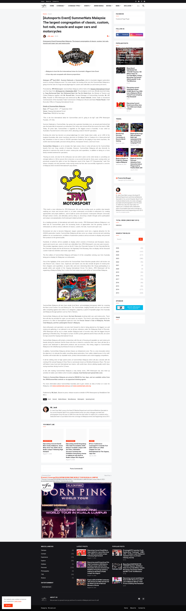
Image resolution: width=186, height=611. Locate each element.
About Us (48, 1)
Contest (57, 554)
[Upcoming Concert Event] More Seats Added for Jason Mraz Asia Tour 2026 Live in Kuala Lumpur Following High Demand (53, 447)
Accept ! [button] (8, 605)
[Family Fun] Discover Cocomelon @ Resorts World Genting (120, 137)
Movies (108, 6)
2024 (129, 255)
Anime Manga (98, 6)
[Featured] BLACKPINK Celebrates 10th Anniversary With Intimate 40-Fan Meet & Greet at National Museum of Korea (98, 582)
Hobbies (57, 564)
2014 (129, 289)
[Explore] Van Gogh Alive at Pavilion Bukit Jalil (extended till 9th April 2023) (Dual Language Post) (136, 138)
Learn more (17, 601)
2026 (129, 248)
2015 (129, 286)
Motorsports (81, 399)
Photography (57, 571)
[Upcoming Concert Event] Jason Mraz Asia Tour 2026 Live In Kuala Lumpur (134, 106)
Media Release (62, 399)
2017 (129, 279)
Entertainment (46, 587)
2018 (129, 275)
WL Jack (53, 407)
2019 (129, 272)
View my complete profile (122, 212)
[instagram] (135, 1)
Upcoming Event (90, 399)
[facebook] (138, 1)
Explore (57, 560)
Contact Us (56, 1)
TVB (57, 574)
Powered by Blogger (124, 178)
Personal (57, 567)
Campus (57, 550)
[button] (138, 6)
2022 (129, 262)
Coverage (60, 6)
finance (57, 578)
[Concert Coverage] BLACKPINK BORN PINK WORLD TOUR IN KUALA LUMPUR (69, 477)
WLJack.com (52, 608)
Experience (57, 557)
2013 (129, 293)
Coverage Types (74, 6)
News (118, 6)
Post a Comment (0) (76, 468)
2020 (129, 269)
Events (87, 6)
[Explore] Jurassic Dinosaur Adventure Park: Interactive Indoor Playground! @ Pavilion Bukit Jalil (136, 163)
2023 (129, 258)
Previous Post (46, 475)
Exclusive (127, 6)
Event (50, 14)
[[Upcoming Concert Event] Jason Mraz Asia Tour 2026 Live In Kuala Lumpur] (120, 105)
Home (42, 1)
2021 (129, 265)
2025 (129, 251)
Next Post (107, 475)
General (55, 399)
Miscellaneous (72, 399)
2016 (129, 282)
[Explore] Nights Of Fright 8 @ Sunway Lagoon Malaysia (122, 160)
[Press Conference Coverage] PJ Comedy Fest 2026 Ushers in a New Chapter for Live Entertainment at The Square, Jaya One (99, 448)
